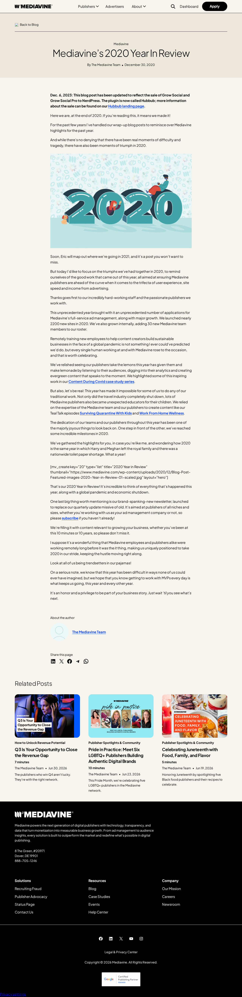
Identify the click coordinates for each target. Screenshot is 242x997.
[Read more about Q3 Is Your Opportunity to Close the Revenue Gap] (47, 743)
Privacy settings (13, 994)
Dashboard (189, 6)
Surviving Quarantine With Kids (106, 413)
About (137, 6)
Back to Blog (29, 25)
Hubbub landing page (126, 106)
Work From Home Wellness (161, 413)
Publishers (86, 6)
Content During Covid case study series (101, 381)
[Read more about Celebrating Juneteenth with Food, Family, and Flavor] (194, 743)
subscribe (70, 518)
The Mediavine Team (89, 632)
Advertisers (114, 6)
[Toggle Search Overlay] (173, 6)
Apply (215, 6)
